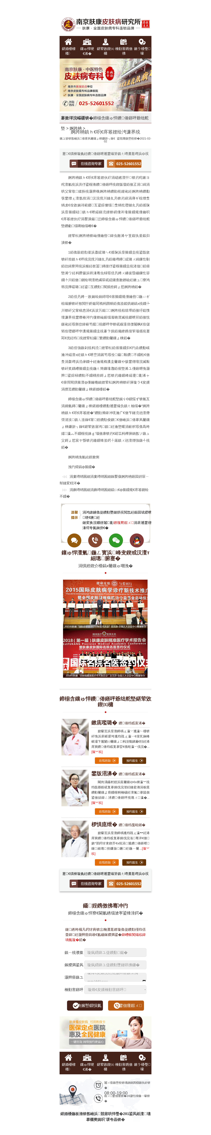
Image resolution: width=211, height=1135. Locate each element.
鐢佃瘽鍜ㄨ (130, 1005)
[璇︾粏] (97, 752)
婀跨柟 (76, 128)
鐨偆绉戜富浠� (118, 723)
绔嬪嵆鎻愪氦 (89, 1005)
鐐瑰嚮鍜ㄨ (124, 523)
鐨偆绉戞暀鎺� (118, 825)
